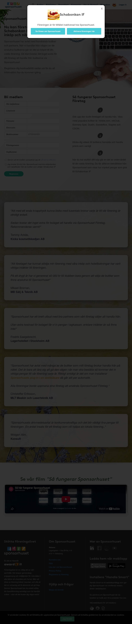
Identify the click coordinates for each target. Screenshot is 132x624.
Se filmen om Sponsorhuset (47, 31)
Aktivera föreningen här (84, 31)
